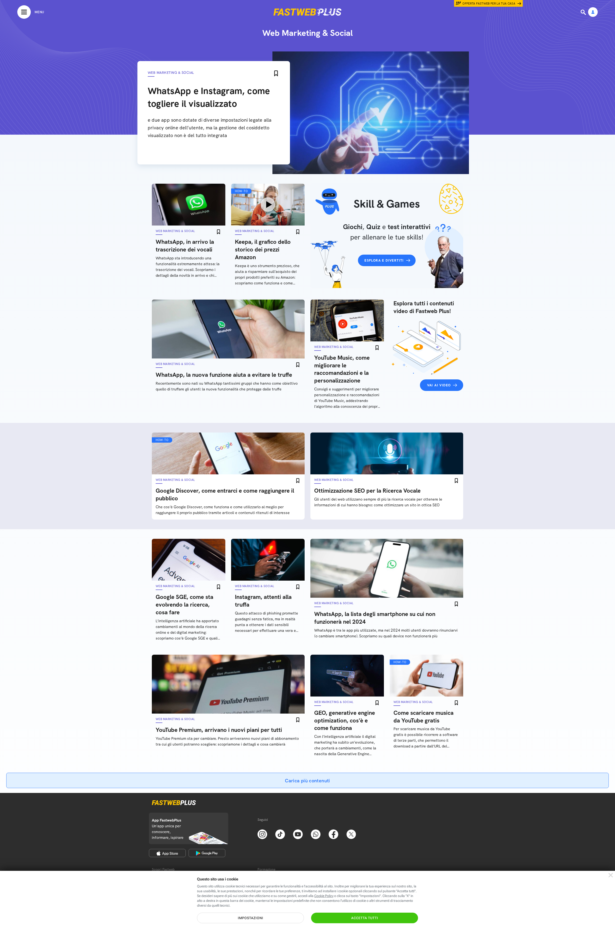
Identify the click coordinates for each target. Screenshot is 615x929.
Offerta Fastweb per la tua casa (488, 4)
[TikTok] (280, 834)
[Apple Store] (167, 853)
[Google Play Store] (207, 853)
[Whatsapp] (315, 834)
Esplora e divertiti (384, 260)
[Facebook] (333, 834)
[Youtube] (298, 834)
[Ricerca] (583, 12)
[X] (351, 834)
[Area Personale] (593, 12)
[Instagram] (262, 834)
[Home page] (307, 12)
